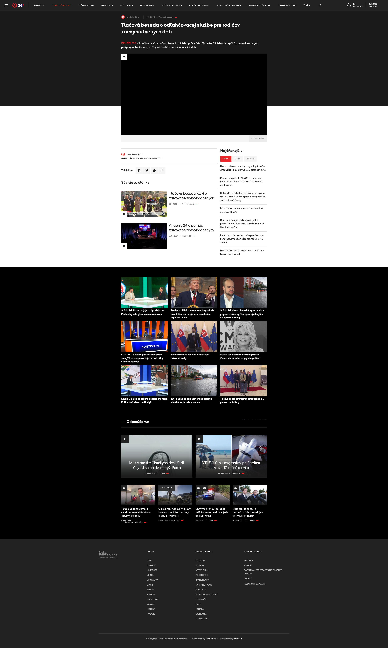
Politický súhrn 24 (260, 6)
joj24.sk (200, 565)
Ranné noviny (202, 580)
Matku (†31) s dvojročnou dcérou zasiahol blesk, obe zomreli (242, 252)
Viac (306, 5)
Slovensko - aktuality (207, 595)
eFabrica (238, 639)
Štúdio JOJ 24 (86, 6)
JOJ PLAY (151, 565)
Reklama (248, 561)
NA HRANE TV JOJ (287, 6)
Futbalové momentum (229, 6)
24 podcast (201, 590)
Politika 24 (126, 6)
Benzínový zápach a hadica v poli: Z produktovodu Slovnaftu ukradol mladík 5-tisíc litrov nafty (242, 223)
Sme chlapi (152, 599)
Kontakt (248, 565)
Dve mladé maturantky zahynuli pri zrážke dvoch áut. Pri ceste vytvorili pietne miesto (243, 168)
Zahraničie (201, 599)
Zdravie (151, 604)
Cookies (248, 578)
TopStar (151, 595)
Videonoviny (202, 575)
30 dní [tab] (250, 159)
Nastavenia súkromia (254, 584)
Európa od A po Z (199, 6)
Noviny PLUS (147, 6)
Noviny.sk (39, 6)
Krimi (198, 604)
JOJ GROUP (152, 580)
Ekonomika (201, 614)
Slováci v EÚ (201, 619)
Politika (200, 609)
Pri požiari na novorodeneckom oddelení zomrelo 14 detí (241, 210)
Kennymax (211, 639)
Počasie (151, 614)
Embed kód (259, 138)
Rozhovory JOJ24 (172, 6)
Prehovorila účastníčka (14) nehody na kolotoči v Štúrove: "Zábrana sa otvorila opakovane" (241, 181)
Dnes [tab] (226, 159)
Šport (150, 585)
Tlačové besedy (61, 6)
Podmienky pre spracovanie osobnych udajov (263, 572)
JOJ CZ (150, 575)
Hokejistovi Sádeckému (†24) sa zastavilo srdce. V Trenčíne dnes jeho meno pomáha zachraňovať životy (242, 196)
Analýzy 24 (107, 6)
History (151, 609)
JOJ (149, 561)
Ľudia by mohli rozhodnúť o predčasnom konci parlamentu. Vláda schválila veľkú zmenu (242, 239)
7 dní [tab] (238, 159)
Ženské (150, 590)
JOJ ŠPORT (152, 570)
